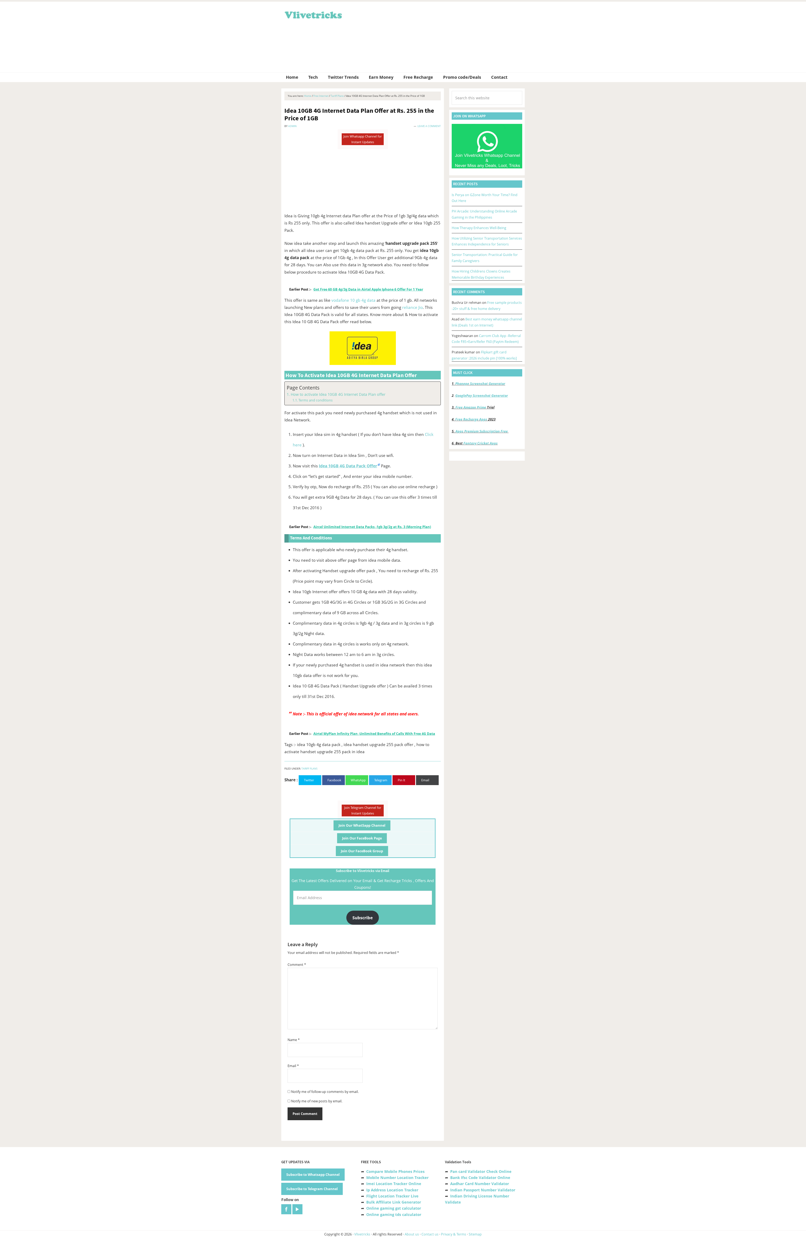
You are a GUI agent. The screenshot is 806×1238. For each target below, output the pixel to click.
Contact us (429, 1234)
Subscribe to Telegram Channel (312, 1189)
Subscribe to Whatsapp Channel (313, 1174)
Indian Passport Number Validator (482, 1189)
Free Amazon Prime (470, 407)
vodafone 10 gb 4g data (354, 300)
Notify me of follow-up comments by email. (325, 1091)
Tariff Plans (309, 768)
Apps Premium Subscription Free (482, 431)
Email (293, 1066)
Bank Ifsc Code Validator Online (480, 1177)
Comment (297, 964)
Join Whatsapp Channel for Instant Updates (362, 139)
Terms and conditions (315, 400)
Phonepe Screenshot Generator (480, 383)
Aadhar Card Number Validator (479, 1183)
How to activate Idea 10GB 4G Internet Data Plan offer (338, 394)
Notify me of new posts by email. (316, 1101)
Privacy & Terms (453, 1234)
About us (412, 1234)
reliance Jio (412, 307)
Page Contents (303, 387)
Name (294, 1039)
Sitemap (475, 1234)
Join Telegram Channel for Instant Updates (362, 810)
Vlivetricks (312, 14)
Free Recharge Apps (471, 419)
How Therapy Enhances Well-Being (479, 228)
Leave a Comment (429, 126)
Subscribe (362, 918)
